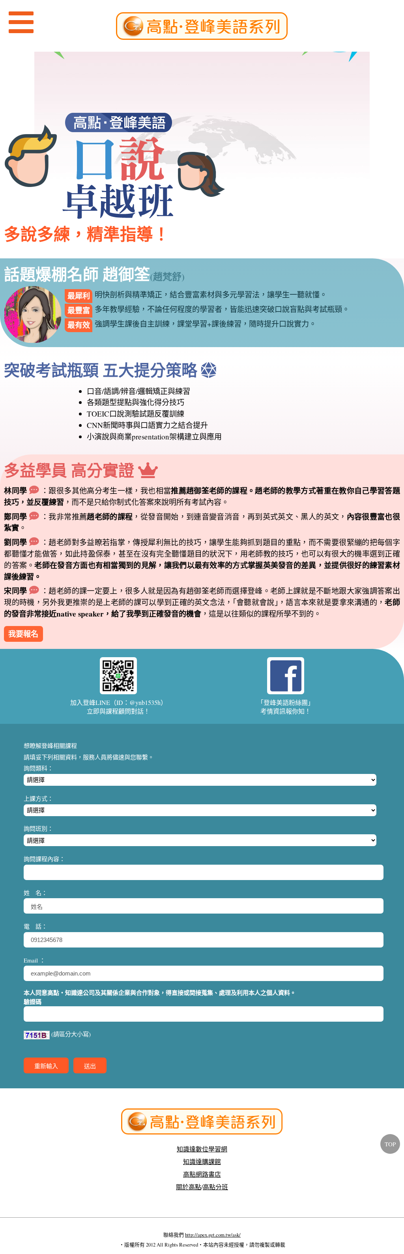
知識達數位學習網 (202, 1149)
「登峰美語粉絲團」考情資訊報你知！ (285, 706)
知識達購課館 (202, 1161)
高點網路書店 (202, 1174)
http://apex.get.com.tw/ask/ (213, 1234)
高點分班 (215, 1187)
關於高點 (188, 1187)
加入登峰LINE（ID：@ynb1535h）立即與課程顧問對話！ (118, 706)
